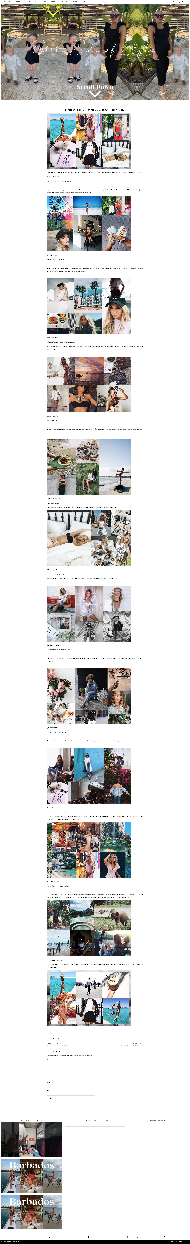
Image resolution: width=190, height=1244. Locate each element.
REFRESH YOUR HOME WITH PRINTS (60, 1044)
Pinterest (134, 1237)
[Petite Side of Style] (95, 51)
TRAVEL (37, 2)
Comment (50, 1060)
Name (48, 1082)
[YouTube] (182, 2)
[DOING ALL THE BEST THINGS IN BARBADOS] (31, 1176)
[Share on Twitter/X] (56, 1039)
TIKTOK (18, 2)
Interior (54, 2)
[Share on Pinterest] (58, 1039)
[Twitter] (173, 2)
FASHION (28, 2)
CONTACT (84, 2)
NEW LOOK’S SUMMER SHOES (132, 1044)
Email (48, 1090)
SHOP (75, 2)
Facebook (96, 1237)
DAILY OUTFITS (7, 2)
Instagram (57, 1237)
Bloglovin (171, 1237)
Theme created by (180, 1241)
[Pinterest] (179, 2)
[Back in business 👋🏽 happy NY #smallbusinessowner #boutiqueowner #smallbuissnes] (31, 1139)
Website (49, 1098)
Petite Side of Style (14, 1241)
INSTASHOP (65, 2)
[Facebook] (185, 2)
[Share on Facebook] (53, 1039)
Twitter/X (19, 1237)
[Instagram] (176, 2)
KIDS (45, 2)
